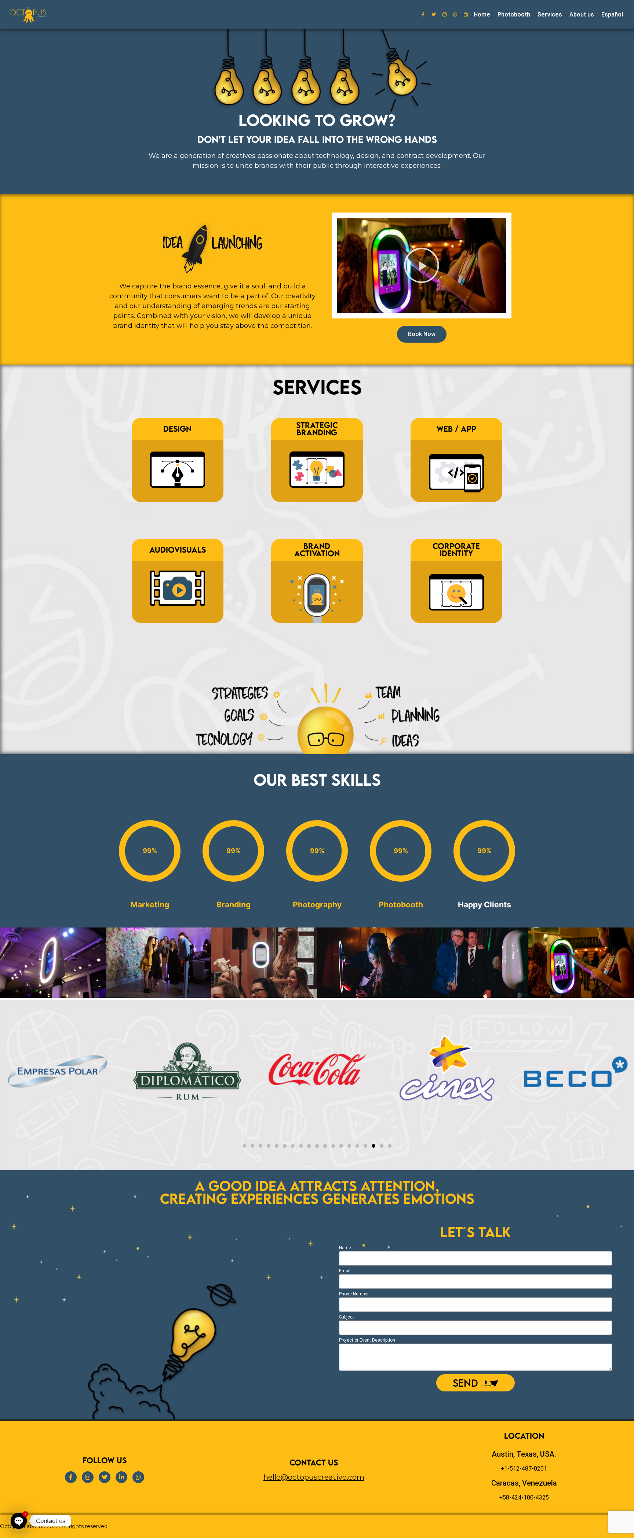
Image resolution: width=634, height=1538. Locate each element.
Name (345, 1248)
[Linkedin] (465, 14)
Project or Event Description (367, 1340)
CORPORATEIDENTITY (456, 549)
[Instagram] (444, 14)
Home (482, 14)
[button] (421, 265)
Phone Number (354, 1294)
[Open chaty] (19, 1521)
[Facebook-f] (423, 14)
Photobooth (514, 14)
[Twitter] (433, 14)
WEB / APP (456, 429)
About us (581, 14)
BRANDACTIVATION (317, 549)
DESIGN (177, 429)
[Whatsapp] (455, 14)
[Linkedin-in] (121, 1477)
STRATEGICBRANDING (317, 428)
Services (550, 14)
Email (344, 1271)
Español (612, 14)
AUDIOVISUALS (177, 549)
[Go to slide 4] (365, 1146)
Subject (346, 1317)
